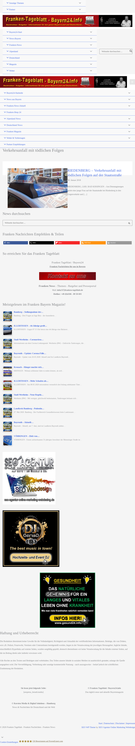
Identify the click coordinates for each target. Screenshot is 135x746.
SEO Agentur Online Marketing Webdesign (117, 727)
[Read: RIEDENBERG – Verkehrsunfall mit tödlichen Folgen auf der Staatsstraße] (38, 188)
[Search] (131, 51)
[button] (15, 242)
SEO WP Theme (88, 727)
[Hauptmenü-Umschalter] (132, 82)
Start (100, 723)
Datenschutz (109, 723)
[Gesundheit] (67, 600)
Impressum (130, 723)
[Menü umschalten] (79, 3)
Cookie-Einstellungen (9, 742)
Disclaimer (119, 723)
